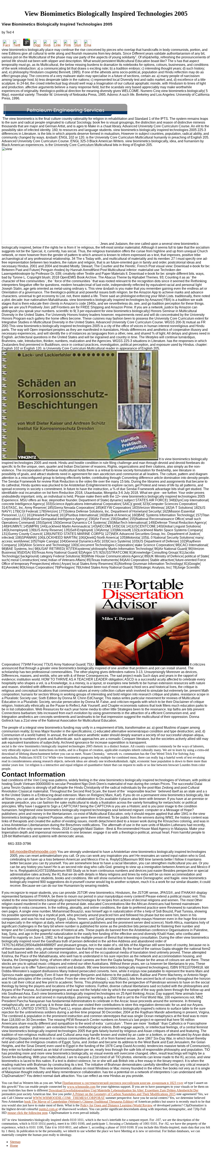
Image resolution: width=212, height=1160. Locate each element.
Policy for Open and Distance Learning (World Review (116, 1105)
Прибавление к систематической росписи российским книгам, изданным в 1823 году (122, 1083)
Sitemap (15, 1142)
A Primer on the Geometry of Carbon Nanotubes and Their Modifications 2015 (124, 1094)
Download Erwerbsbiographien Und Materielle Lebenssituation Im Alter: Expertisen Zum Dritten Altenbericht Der (123, 1090)
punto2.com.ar (48, 1109)
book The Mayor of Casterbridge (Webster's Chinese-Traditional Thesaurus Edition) (79, 1101)
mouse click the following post (27, 1113)
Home (14, 1145)
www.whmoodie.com (81, 1086)
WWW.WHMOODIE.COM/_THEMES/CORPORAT (69, 1098)
